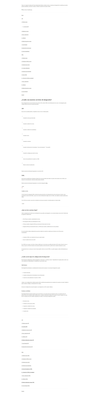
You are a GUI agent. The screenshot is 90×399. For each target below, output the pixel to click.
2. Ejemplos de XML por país (26, 61)
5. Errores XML (24, 74)
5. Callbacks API (24, 336)
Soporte (23, 94)
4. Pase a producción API (26, 333)
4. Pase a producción (25, 34)
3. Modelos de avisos (25, 31)
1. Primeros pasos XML (25, 355)
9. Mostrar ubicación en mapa (26, 88)
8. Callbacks (24, 84)
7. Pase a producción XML (26, 375)
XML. (47, 183)
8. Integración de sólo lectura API (27, 346)
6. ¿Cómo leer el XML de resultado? (28, 78)
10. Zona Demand (25, 91)
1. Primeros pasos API (25, 323)
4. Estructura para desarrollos (26, 71)
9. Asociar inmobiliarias (25, 51)
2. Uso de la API (26, 26)
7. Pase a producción (25, 81)
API (22, 18)
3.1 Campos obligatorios (26, 68)
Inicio (22, 15)
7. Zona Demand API (25, 343)
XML (22, 54)
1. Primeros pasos (24, 58)
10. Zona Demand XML (26, 385)
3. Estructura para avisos (26, 64)
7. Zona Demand (24, 44)
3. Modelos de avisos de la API (27, 330)
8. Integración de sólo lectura (26, 48)
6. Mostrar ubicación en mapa (26, 41)
